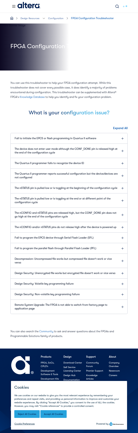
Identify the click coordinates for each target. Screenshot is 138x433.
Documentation (71, 379)
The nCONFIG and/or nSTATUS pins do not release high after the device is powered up (65, 227)
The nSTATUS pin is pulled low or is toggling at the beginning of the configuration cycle (66, 188)
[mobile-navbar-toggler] (13, 6)
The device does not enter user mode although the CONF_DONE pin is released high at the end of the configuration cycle (66, 150)
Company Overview (114, 364)
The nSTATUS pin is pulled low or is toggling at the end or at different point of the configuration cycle (63, 200)
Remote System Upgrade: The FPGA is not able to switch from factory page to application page (61, 306)
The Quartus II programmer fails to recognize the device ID (49, 163)
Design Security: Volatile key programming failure (44, 283)
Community (46, 331)
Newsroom (114, 370)
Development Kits (50, 378)
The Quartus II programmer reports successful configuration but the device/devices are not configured (66, 175)
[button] (44, 18)
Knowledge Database (32, 97)
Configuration (56, 18)
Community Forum (92, 364)
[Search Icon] (117, 6)
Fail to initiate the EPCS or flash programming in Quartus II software (55, 138)
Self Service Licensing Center (72, 369)
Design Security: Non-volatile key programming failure (47, 294)
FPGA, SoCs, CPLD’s (47, 364)
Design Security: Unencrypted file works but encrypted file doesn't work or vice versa (65, 273)
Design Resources (30, 18)
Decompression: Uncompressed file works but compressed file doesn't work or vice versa (63, 260)
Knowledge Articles (91, 377)
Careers (113, 375)
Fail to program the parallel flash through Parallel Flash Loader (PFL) (55, 248)
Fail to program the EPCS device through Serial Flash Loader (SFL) (54, 237)
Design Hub (69, 375)
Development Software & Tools (49, 372)
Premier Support (94, 370)
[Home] (29, 6)
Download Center (72, 362)
